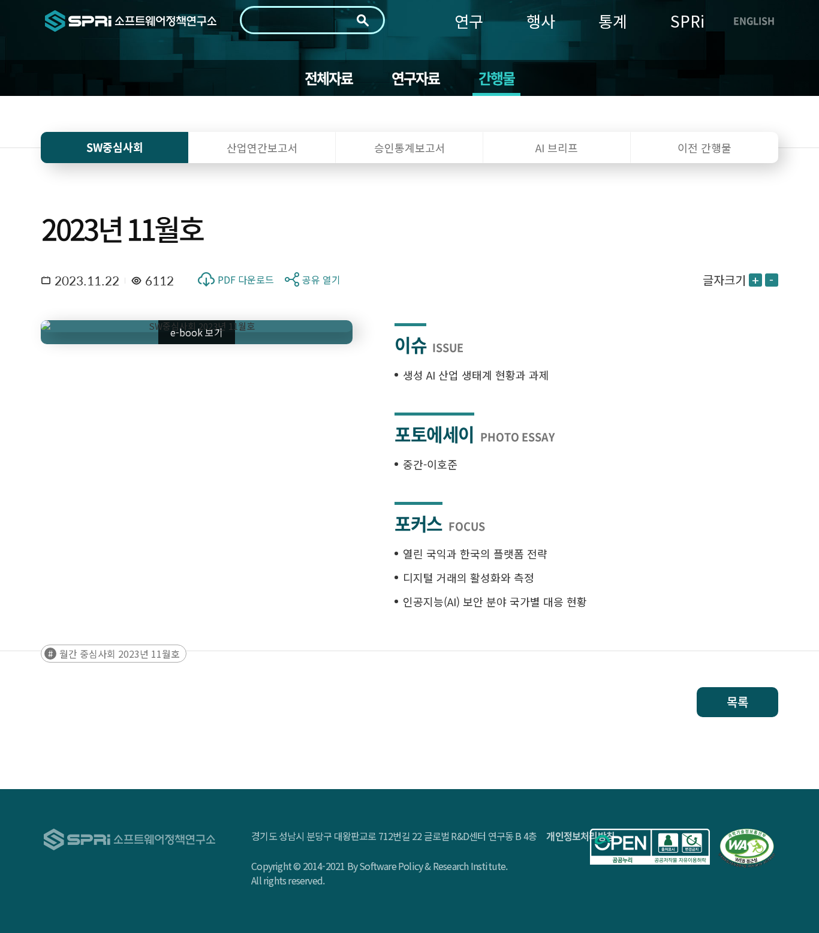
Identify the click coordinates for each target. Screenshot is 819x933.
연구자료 (416, 78)
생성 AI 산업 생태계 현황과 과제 (476, 375)
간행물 (496, 78)
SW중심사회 (114, 147)
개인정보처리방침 (580, 836)
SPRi (687, 21)
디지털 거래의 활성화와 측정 (468, 577)
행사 (540, 21)
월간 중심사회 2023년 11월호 (119, 653)
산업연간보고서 (262, 147)
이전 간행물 (704, 147)
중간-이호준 (430, 464)
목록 (737, 702)
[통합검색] (363, 20)
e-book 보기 (196, 332)
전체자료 (329, 78)
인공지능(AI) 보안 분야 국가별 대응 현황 (495, 601)
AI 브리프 (556, 147)
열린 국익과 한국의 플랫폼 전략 (475, 553)
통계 (612, 21)
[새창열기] (650, 847)
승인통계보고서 (409, 147)
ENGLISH (754, 20)
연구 (468, 21)
